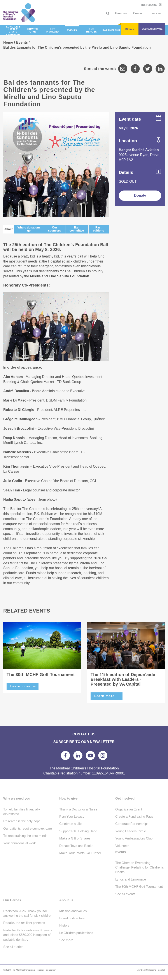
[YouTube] (90, 755)
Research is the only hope (21, 821)
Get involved (125, 798)
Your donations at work (19, 843)
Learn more (20, 686)
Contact (138, 13)
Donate (140, 195)
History (64, 925)
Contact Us (84, 734)
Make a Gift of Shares (75, 838)
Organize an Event (128, 809)
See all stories (13, 947)
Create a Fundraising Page (134, 816)
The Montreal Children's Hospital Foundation (23, 12)
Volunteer (122, 846)
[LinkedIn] (160, 68)
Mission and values (73, 911)
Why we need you (16, 798)
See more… (68, 940)
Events (22, 42)
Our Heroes (12, 900)
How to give (68, 798)
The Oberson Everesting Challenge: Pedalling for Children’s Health (139, 867)
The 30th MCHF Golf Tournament (41, 674)
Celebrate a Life (70, 824)
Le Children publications (76, 933)
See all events (125, 894)
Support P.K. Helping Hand (78, 831)
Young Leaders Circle (130, 831)
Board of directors (72, 918)
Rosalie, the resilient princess (24, 923)
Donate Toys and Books (76, 846)
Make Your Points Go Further (80, 853)
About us (120, 13)
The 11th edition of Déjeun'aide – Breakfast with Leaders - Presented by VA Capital (125, 679)
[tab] (8, 229)
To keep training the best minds (25, 836)
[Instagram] (102, 755)
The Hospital (149, 5)
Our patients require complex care (27, 828)
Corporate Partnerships (132, 824)
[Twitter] (147, 68)
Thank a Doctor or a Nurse (78, 809)
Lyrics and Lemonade (130, 879)
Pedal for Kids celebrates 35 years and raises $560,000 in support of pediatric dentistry (27, 934)
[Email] (122, 68)
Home (8, 42)
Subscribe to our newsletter (84, 742)
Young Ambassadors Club (133, 838)
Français (155, 13)
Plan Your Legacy (71, 816)
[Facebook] (135, 68)
